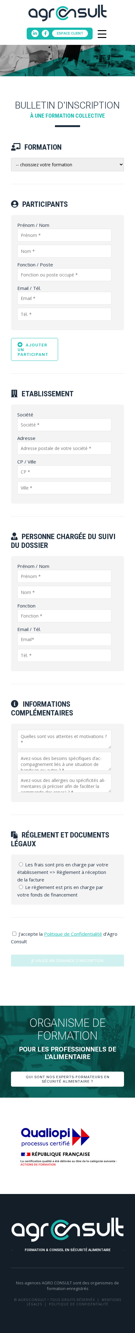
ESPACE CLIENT (70, 33)
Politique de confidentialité (78, 1304)
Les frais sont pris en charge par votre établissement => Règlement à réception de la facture (62, 872)
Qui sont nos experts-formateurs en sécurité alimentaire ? (68, 1079)
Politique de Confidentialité (73, 934)
